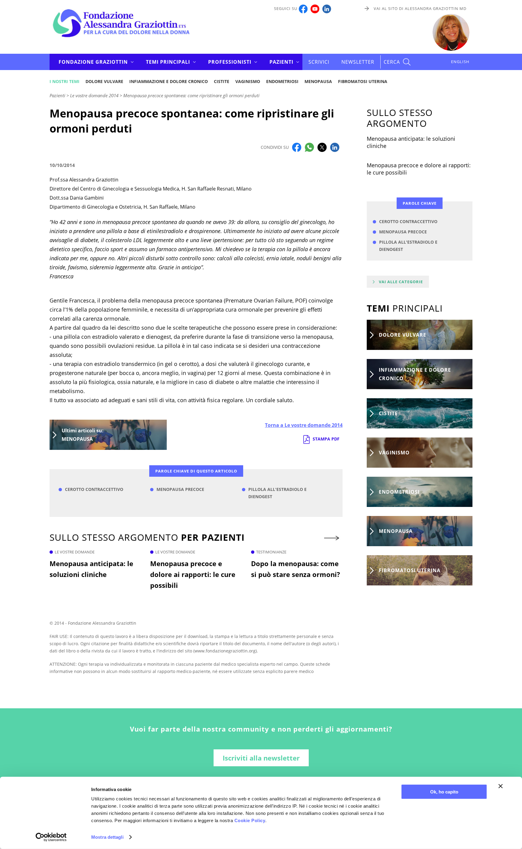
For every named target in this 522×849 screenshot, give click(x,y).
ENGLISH (460, 61)
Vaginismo (247, 81)
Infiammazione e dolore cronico (168, 81)
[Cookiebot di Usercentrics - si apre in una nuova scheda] (51, 837)
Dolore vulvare (104, 81)
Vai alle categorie (401, 281)
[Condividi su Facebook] (296, 146)
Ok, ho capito (444, 791)
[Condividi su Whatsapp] (309, 146)
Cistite (221, 81)
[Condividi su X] (322, 146)
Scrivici (318, 62)
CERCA (392, 62)
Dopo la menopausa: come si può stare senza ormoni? (295, 569)
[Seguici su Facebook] (303, 8)
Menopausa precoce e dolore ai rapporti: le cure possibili (192, 574)
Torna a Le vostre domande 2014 (304, 425)
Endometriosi (282, 81)
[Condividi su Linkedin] (335, 146)
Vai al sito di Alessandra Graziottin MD (420, 8)
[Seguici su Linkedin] (327, 8)
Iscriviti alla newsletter (261, 757)
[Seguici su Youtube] (315, 8)
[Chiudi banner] (500, 786)
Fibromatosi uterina (362, 81)
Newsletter (357, 62)
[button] (332, 538)
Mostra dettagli (107, 837)
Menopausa (318, 81)
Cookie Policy (250, 820)
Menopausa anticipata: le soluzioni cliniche (91, 569)
